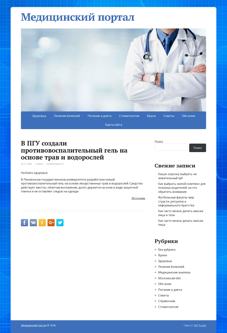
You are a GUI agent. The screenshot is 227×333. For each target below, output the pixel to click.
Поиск (159, 142)
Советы (169, 116)
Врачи (151, 116)
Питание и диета (99, 116)
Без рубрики (166, 249)
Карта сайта (113, 125)
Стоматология (129, 116)
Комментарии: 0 (55, 163)
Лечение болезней (67, 116)
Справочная (166, 301)
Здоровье (39, 116)
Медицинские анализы (174, 272)
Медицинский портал (77, 16)
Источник (138, 198)
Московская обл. (169, 278)
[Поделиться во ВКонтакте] (33, 222)
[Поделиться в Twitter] (59, 222)
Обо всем (188, 116)
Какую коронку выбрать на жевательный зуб (177, 176)
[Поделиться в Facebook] (24, 222)
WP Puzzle (200, 325)
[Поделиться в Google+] (51, 222)
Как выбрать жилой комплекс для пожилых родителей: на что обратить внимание (181, 188)
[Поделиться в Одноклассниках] (42, 222)
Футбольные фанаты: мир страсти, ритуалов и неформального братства (176, 201)
